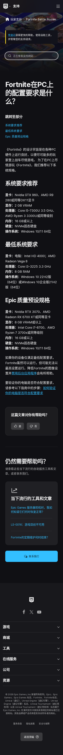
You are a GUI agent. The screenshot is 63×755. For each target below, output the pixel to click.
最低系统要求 (13, 131)
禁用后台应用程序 (24, 373)
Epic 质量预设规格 (17, 136)
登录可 (12, 34)
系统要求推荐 (13, 125)
